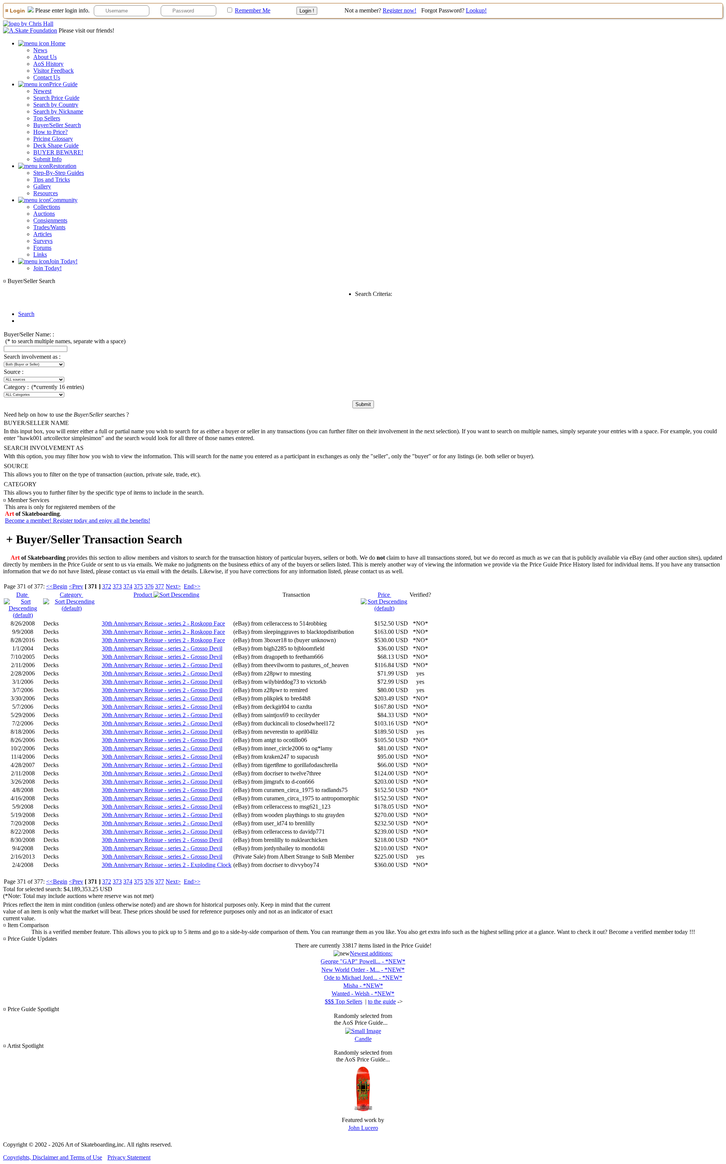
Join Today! (47, 268)
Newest (42, 91)
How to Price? (50, 132)
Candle (363, 1039)
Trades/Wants (49, 227)
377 (159, 586)
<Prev (76, 586)
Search (26, 314)
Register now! (399, 10)
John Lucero (363, 1128)
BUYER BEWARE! (58, 152)
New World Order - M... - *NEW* (363, 969)
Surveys (43, 241)
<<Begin (56, 586)
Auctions (44, 213)
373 (117, 586)
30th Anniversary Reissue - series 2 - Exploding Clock (166, 865)
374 (127, 586)
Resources (45, 193)
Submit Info (47, 159)
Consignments (50, 220)
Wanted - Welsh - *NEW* (363, 993)
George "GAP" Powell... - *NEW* (363, 961)
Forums (42, 247)
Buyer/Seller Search (57, 125)
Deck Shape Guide (56, 145)
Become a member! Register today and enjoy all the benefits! (77, 520)
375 (138, 586)
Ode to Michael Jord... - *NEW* (363, 977)
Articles (42, 234)
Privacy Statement (128, 1157)
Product (143, 594)
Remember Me (252, 10)
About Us (45, 57)
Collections (46, 207)
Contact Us (46, 77)
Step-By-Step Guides (58, 173)
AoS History (48, 64)
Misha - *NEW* (363, 985)
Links (40, 254)
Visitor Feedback (53, 70)
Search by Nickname (58, 111)
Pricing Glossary (53, 138)
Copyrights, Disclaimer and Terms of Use (52, 1157)
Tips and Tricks (51, 179)
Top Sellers (46, 118)
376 (149, 586)
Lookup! (476, 10)
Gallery (42, 186)
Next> (173, 586)
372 (106, 586)
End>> (192, 586)
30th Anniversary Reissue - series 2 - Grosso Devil (162, 648)
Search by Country (55, 104)
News (40, 50)
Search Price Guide (56, 98)
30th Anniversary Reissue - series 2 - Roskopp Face (163, 623)
